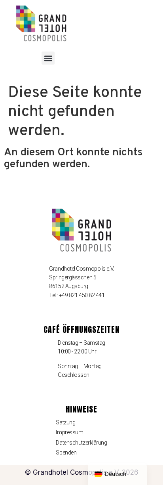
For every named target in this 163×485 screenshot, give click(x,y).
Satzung (65, 422)
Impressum (69, 432)
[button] (48, 58)
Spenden (66, 452)
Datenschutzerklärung (81, 442)
